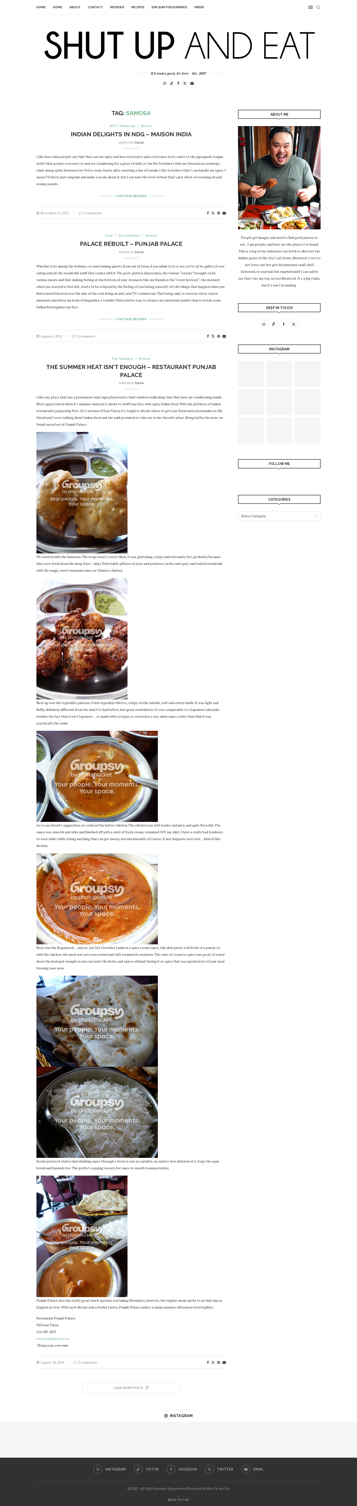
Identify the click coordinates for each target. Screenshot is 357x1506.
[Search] (318, 7)
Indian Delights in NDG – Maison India (131, 134)
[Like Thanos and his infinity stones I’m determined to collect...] (307, 402)
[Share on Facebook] (208, 213)
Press (199, 7)
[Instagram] (164, 83)
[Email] (192, 83)
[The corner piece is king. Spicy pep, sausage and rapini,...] (251, 402)
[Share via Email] (224, 213)
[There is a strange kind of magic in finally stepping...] (279, 430)
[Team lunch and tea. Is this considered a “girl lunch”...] (268, 1440)
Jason (139, 142)
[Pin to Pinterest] (218, 213)
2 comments (85, 336)
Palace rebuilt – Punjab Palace (131, 243)
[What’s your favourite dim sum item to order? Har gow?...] (279, 402)
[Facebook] (178, 83)
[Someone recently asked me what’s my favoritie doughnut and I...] (196, 1440)
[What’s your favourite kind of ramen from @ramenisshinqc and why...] (18, 1440)
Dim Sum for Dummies (169, 7)
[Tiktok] (171, 83)
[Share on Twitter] (213, 213)
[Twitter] (185, 83)
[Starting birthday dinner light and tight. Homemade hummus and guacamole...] (307, 430)
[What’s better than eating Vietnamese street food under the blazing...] (251, 374)
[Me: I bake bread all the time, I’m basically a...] (251, 430)
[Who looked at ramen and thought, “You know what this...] (89, 1440)
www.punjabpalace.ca (52, 1338)
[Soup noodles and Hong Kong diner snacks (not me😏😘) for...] (339, 1440)
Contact (95, 7)
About (74, 7)
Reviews (117, 7)
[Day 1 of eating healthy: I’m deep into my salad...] (53, 1440)
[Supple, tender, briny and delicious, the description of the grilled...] (303, 1440)
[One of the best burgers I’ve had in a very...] (279, 374)
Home (41, 7)
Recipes (137, 7)
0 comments (92, 213)
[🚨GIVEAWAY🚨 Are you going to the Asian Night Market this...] (160, 1440)
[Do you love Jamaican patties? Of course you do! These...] (307, 374)
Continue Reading (131, 196)
